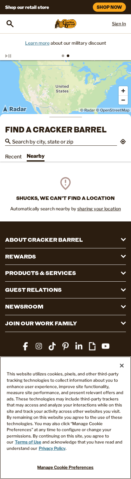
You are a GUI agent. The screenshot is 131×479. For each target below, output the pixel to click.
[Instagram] (39, 346)
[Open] (10, 24)
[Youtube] (105, 346)
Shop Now (109, 7)
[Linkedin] (79, 346)
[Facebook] (25, 346)
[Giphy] (92, 346)
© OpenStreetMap (112, 110)
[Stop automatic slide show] (15, 56)
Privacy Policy (52, 448)
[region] (65, 88)
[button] (123, 142)
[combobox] (64, 141)
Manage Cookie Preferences (65, 467)
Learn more (37, 43)
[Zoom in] (123, 90)
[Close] (122, 366)
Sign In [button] (119, 23)
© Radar (87, 110)
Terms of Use (28, 441)
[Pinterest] (65, 346)
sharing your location (99, 208)
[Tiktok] (52, 346)
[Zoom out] (123, 100)
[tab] (63, 55)
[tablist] (65, 55)
